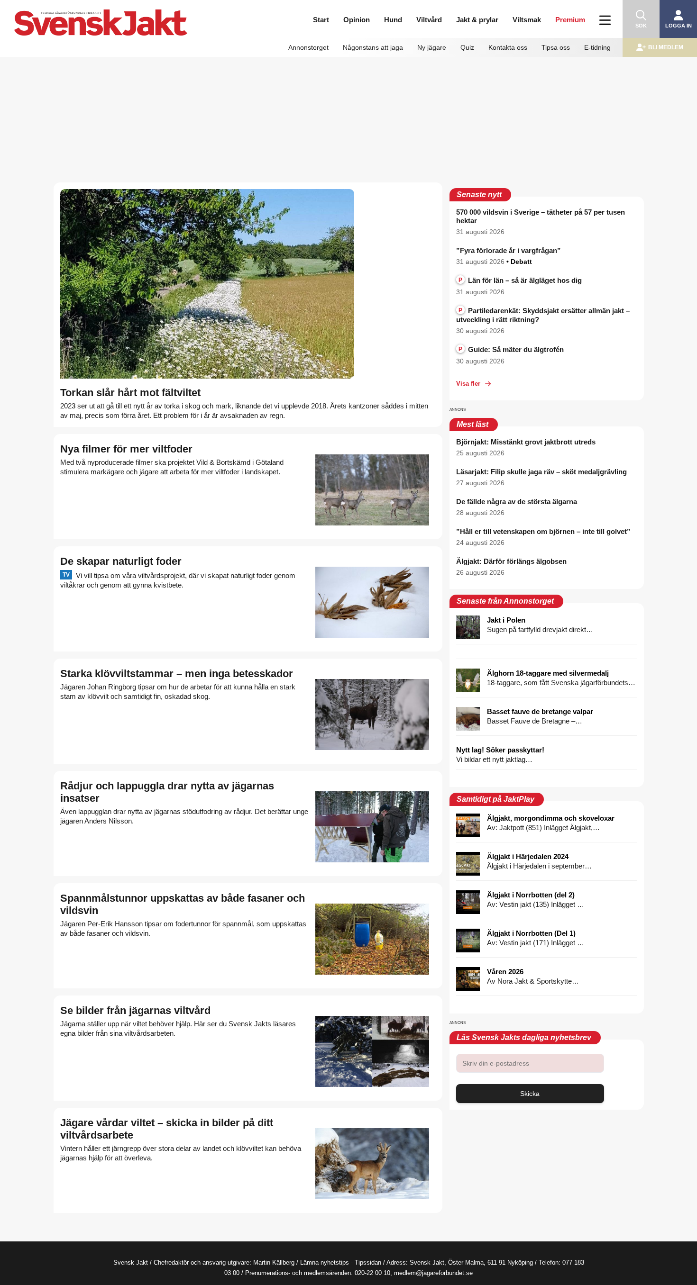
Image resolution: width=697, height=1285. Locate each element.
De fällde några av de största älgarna (516, 502)
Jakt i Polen (506, 620)
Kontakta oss (507, 47)
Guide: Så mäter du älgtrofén (511, 349)
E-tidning (597, 47)
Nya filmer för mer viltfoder (126, 449)
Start (321, 20)
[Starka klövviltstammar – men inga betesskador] (372, 714)
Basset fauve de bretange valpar (540, 711)
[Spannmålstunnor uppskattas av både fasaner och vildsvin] (372, 939)
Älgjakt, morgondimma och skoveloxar (550, 818)
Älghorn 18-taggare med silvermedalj (548, 673)
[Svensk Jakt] (108, 13)
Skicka (530, 1093)
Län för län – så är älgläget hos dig (520, 280)
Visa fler (468, 383)
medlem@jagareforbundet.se (433, 1272)
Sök (641, 25)
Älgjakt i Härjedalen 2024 (528, 856)
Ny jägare (431, 47)
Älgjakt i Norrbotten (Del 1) (531, 933)
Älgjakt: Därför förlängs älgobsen (511, 561)
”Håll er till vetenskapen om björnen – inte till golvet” (543, 531)
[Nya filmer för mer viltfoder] (372, 489)
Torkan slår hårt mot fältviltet (130, 392)
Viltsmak (527, 20)
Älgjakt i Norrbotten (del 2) (531, 895)
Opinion (356, 20)
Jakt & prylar (477, 20)
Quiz (467, 47)
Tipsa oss (555, 47)
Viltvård (429, 20)
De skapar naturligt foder (121, 561)
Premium (570, 20)
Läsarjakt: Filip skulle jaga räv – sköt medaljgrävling (541, 472)
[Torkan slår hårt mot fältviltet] (207, 284)
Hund (393, 20)
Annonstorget (308, 47)
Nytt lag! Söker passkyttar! (500, 750)
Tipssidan (368, 1262)
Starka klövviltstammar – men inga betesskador (176, 673)
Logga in (678, 25)
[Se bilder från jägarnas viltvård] (372, 1051)
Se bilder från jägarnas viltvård (135, 1010)
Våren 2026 (505, 972)
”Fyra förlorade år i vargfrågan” (508, 250)
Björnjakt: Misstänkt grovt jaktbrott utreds (526, 442)
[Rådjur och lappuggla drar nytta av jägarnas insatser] (372, 826)
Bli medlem (665, 47)
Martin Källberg (273, 1262)
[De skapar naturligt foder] (372, 602)
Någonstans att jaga (373, 47)
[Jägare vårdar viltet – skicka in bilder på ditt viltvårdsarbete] (372, 1163)
